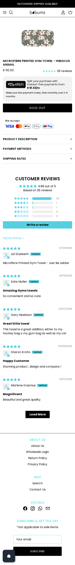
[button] (21, 198)
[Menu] (5, 12)
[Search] (13, 12)
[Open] (9, 556)
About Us (37, 446)
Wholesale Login (37, 452)
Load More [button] (37, 414)
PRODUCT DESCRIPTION (20, 139)
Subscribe (37, 551)
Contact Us (37, 489)
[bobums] (37, 12)
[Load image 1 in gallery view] (37, 37)
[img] (11, 248)
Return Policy (37, 458)
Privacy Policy (37, 464)
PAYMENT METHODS (17, 149)
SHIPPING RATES (14, 159)
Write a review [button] (38, 225)
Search (37, 483)
